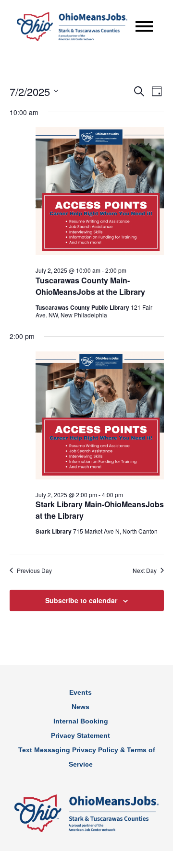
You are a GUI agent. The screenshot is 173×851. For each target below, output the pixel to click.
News (80, 707)
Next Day (145, 570)
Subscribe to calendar (81, 600)
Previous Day (34, 570)
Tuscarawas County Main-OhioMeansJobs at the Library (90, 286)
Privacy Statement (80, 735)
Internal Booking (80, 721)
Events (80, 692)
